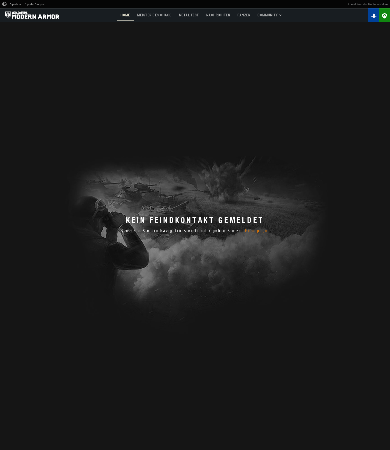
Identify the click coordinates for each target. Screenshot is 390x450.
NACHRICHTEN (218, 15)
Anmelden (354, 4)
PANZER (243, 15)
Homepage (256, 231)
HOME (125, 15)
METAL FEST (189, 15)
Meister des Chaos (154, 15)
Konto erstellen (378, 4)
